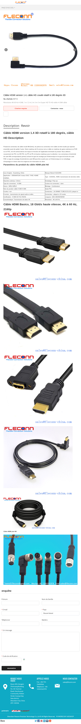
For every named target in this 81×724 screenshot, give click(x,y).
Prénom (5, 599)
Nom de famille (47, 599)
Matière (45, 620)
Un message (7, 630)
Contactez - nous (57, 108)
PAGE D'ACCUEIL (8, 8)
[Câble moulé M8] (40, 559)
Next (75, 49)
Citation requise (21, 108)
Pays (44, 610)
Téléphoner (6, 620)
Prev (6, 49)
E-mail (4, 610)
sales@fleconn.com (69, 682)
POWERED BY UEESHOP (65, 716)
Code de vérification (10, 656)
